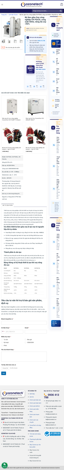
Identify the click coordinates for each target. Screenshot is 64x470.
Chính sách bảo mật (35, 400)
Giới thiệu (32, 394)
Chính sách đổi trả (35, 406)
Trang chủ (4, 14)
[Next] (20, 27)
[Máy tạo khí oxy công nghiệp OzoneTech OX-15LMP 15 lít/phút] (12, 106)
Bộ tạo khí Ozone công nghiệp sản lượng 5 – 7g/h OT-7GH (35, 148)
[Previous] (3, 27)
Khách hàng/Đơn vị (7, 319)
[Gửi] (60, 10)
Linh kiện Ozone (13, 14)
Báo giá (29, 339)
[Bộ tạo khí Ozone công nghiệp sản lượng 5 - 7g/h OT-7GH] (36, 136)
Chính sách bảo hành (35, 403)
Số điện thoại (5, 328)
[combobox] (3, 331)
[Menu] (2, 5)
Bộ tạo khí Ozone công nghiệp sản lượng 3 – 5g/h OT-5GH (11, 148)
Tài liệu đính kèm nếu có (8, 365)
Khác (5, 345)
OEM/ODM (30, 342)
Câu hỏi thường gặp (57, 106)
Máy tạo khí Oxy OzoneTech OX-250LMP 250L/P (35, 119)
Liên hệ (32, 397)
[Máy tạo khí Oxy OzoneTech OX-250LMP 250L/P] (36, 106)
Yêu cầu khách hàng (7, 349)
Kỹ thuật (6, 342)
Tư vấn (6, 339)
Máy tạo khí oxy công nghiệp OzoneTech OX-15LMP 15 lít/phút (11, 119)
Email (27, 328)
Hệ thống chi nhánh (57, 100)
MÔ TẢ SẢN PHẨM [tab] (7, 205)
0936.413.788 (41, 40)
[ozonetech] (32, 4)
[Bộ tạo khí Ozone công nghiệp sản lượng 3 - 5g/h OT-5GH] (12, 136)
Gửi (3, 373)
